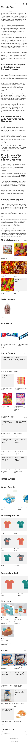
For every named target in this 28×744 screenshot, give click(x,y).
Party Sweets (9, 173)
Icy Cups (15, 224)
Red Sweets (8, 214)
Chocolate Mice (21, 224)
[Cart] (26, 4)
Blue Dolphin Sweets (7, 148)
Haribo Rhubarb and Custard (15, 110)
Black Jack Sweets (16, 84)
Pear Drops (22, 95)
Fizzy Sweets (20, 138)
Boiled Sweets (12, 95)
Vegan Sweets (21, 207)
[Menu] (1, 3)
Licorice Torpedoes (17, 222)
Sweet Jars (23, 181)
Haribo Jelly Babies (20, 108)
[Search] (4, 4)
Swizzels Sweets (4, 26)
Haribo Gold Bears (17, 107)
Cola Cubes (18, 96)
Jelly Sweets (11, 135)
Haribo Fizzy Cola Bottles (9, 108)
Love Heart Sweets (5, 87)
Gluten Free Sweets (9, 208)
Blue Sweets (21, 213)
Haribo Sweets (17, 105)
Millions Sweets (11, 221)
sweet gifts (18, 181)
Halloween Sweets (9, 191)
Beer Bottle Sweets (19, 145)
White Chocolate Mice (5, 225)
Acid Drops (23, 96)
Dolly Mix (22, 86)
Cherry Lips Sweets (9, 86)
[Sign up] (25, 733)
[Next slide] (25, 337)
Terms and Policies (14, 741)
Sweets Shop (15, 738)
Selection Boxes (21, 221)
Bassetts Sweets (18, 25)
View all (25, 240)
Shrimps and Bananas (16, 147)
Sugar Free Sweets (19, 208)
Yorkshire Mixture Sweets (8, 98)
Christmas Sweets (17, 191)
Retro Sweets (14, 83)
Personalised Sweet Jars (17, 182)
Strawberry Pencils (7, 147)
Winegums (24, 147)
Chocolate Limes (12, 96)
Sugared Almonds (16, 225)
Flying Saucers (16, 86)
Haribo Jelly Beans (5, 110)
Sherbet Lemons (4, 96)
